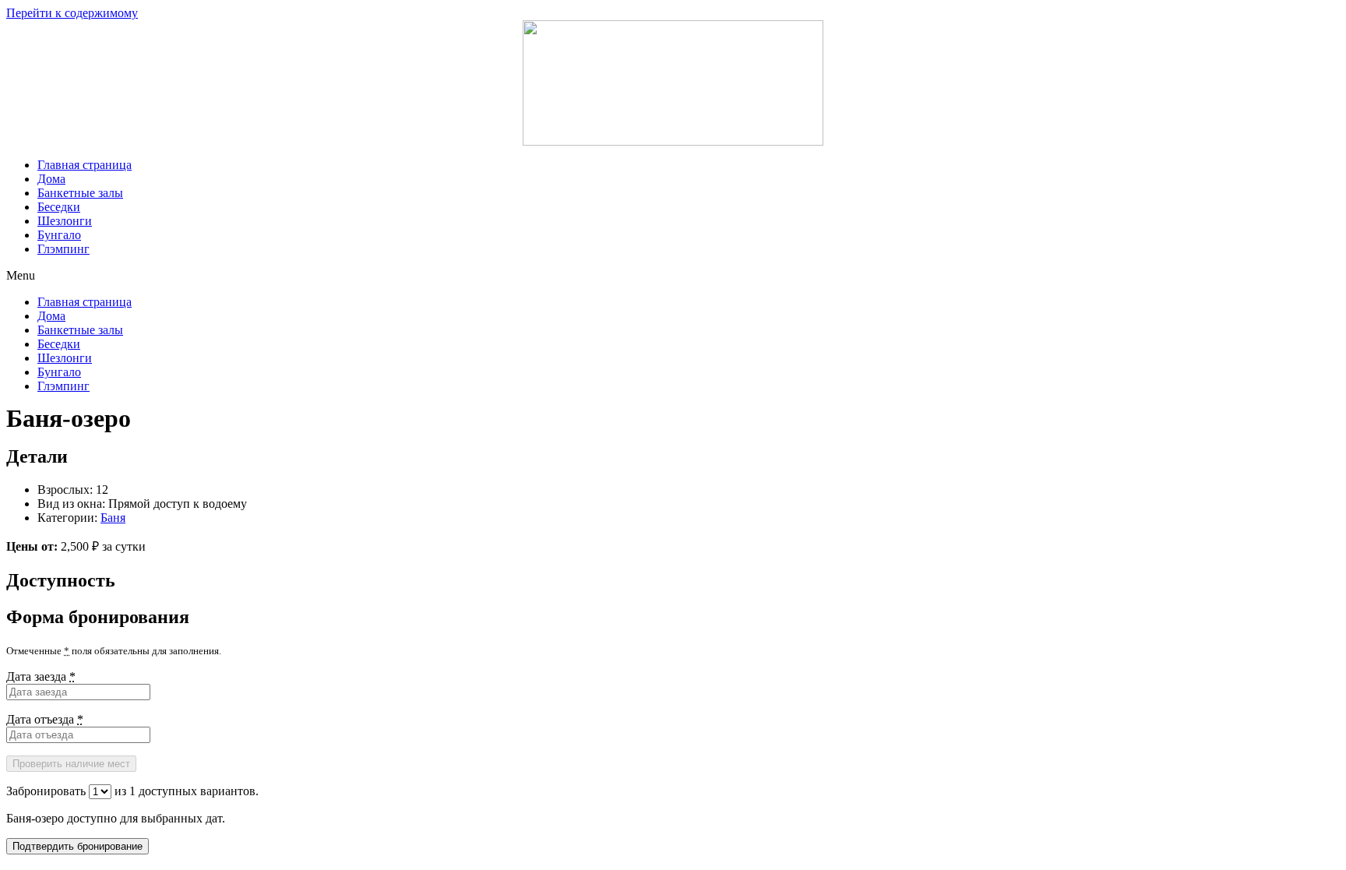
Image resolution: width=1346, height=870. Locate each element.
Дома (51, 178)
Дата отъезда (44, 719)
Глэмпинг (63, 248)
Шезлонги (64, 220)
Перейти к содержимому (72, 12)
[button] (673, 276)
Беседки (58, 206)
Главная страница (84, 164)
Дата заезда (41, 676)
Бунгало (59, 234)
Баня (112, 517)
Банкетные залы (80, 192)
